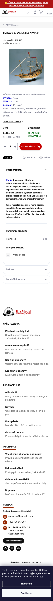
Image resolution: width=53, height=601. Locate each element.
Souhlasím (26, 593)
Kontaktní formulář (13, 541)
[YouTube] (18, 548)
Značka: (11, 43)
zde (41, 576)
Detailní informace (12, 122)
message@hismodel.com (20, 516)
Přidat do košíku (28, 146)
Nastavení (26, 583)
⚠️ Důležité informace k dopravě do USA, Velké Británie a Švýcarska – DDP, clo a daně (26, 4)
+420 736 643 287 (17, 521)
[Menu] (49, 12)
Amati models (19, 255)
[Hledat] (29, 12)
